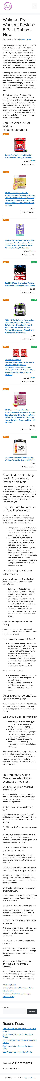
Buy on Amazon (29, 164)
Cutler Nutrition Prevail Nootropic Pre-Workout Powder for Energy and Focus (19, 459)
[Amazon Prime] (32, 161)
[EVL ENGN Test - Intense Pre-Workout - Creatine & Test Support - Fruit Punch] (20, 272)
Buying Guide (11, 985)
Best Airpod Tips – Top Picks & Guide (17, 1052)
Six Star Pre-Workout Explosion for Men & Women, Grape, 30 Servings (18, 156)
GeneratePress (30, 1078)
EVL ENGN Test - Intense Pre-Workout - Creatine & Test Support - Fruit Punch (20, 284)
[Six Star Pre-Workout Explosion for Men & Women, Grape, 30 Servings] (20, 144)
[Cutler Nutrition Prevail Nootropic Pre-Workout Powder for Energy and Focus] (20, 447)
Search (5, 1007)
